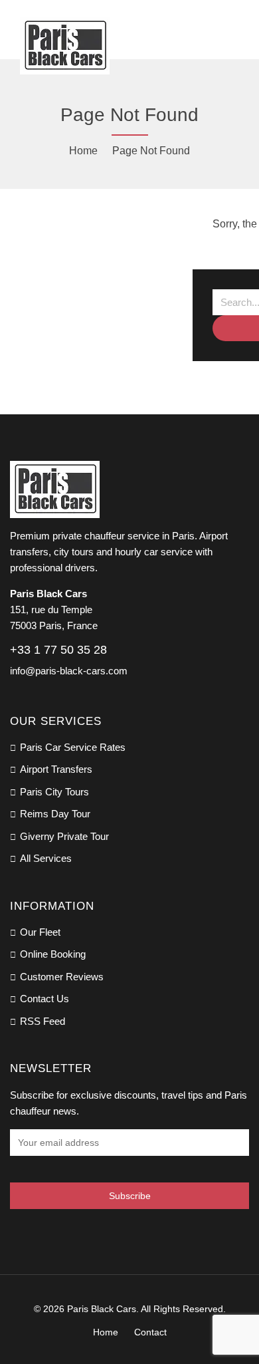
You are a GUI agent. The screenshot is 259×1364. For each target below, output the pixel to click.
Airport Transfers (56, 769)
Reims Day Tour (55, 813)
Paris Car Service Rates (73, 747)
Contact (150, 1332)
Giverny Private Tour (64, 836)
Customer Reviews (62, 976)
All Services (46, 858)
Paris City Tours (54, 791)
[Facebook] (14, 1235)
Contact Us (44, 998)
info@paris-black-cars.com (69, 670)
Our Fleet (40, 932)
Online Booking (53, 954)
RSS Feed (42, 1021)
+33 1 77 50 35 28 (58, 649)
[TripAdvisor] (38, 1235)
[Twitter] (62, 1235)
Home (83, 150)
